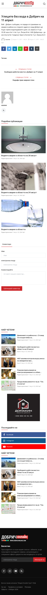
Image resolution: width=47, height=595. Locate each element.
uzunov (4, 105)
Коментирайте (7, 270)
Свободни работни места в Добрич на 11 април (23, 72)
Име (3, 251)
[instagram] (9, 570)
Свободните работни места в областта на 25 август (28, 348)
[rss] (21, 570)
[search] (44, 3)
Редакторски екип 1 (7, 158)
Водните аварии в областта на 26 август (19, 155)
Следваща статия (22, 77)
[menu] (2, 3)
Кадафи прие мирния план (23, 80)
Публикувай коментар (11, 288)
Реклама (28, 587)
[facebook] (3, 570)
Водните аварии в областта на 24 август (19, 192)
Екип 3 (19, 351)
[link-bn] (23, 407)
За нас (3, 587)
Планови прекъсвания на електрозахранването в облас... (29, 371)
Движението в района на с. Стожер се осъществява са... (30, 336)
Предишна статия (24, 69)
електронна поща (8, 260)
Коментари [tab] (6, 244)
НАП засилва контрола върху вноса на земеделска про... (30, 360)
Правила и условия (15, 587)
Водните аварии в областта (13, 229)
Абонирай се (39, 560)
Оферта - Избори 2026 (9, 589)
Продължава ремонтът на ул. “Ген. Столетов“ (30, 383)
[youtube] (15, 570)
